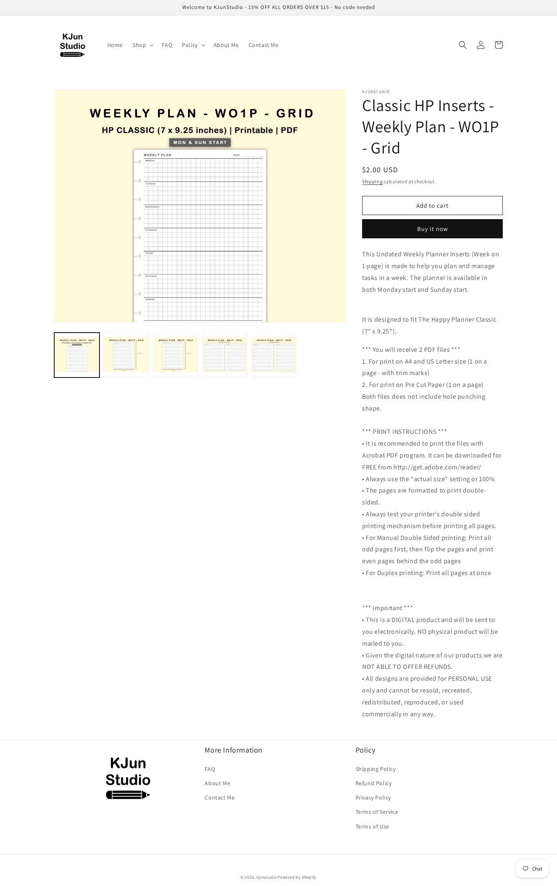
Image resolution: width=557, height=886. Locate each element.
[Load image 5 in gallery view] (273, 355)
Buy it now (432, 229)
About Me (217, 783)
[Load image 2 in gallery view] (126, 355)
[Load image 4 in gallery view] (225, 355)
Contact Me (219, 797)
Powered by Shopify (296, 877)
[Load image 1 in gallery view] (76, 355)
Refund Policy (374, 783)
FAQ (210, 769)
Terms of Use (372, 826)
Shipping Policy (376, 769)
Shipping (372, 181)
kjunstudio (266, 877)
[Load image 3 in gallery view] (175, 355)
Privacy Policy (373, 797)
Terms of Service (377, 811)
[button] (142, 44)
